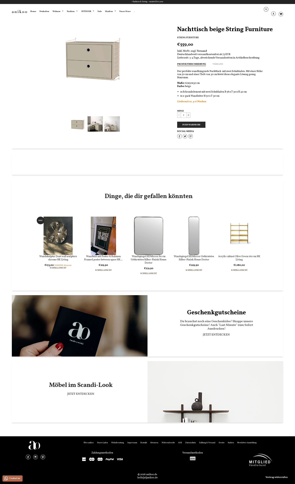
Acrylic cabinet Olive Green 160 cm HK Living (239, 258)
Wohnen (57, 11)
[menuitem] (33, 11)
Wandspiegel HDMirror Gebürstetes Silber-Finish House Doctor (194, 258)
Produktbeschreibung (191, 64)
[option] (95, 57)
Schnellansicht (58, 268)
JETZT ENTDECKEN (216, 335)
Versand (217, 64)
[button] (191, 125)
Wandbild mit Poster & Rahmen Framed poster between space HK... (103, 258)
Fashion (71, 11)
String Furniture (188, 37)
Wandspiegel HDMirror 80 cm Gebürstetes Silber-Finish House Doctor (148, 260)
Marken (109, 11)
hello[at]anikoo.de (147, 477)
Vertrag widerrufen (277, 477)
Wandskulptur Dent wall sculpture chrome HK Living (58, 258)
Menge (180, 111)
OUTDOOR (86, 11)
